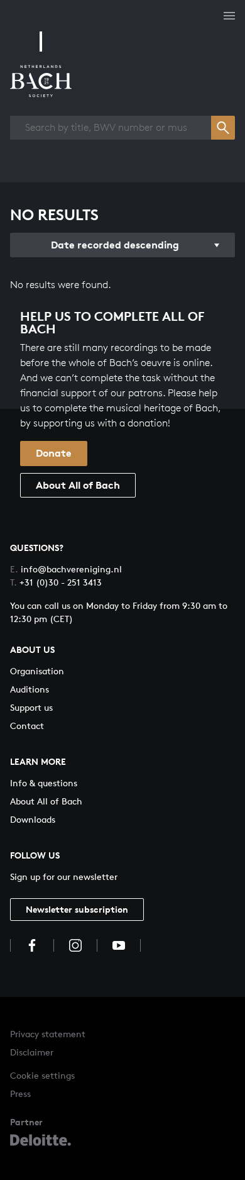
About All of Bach (78, 485)
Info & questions (43, 782)
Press (20, 1093)
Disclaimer (31, 1052)
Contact (27, 725)
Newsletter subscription (77, 909)
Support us (31, 707)
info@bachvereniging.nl (66, 569)
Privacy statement (47, 1033)
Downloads (32, 819)
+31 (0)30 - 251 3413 (56, 582)
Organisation (37, 670)
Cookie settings (42, 1075)
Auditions (29, 689)
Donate (54, 453)
